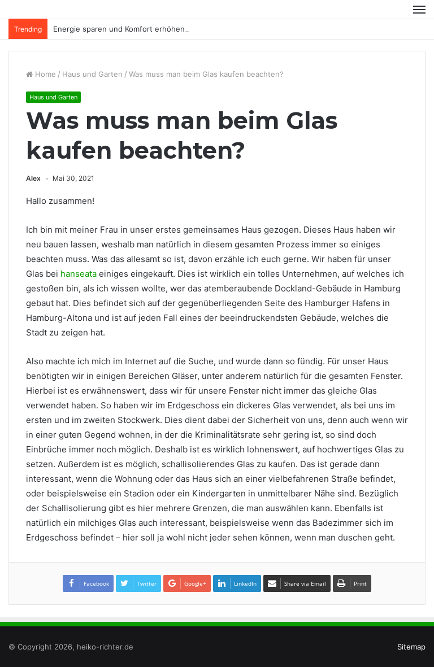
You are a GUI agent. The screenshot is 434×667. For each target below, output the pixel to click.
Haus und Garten (92, 74)
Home (44, 74)
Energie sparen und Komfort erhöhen (119, 28)
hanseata (78, 273)
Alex (33, 178)
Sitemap (411, 646)
